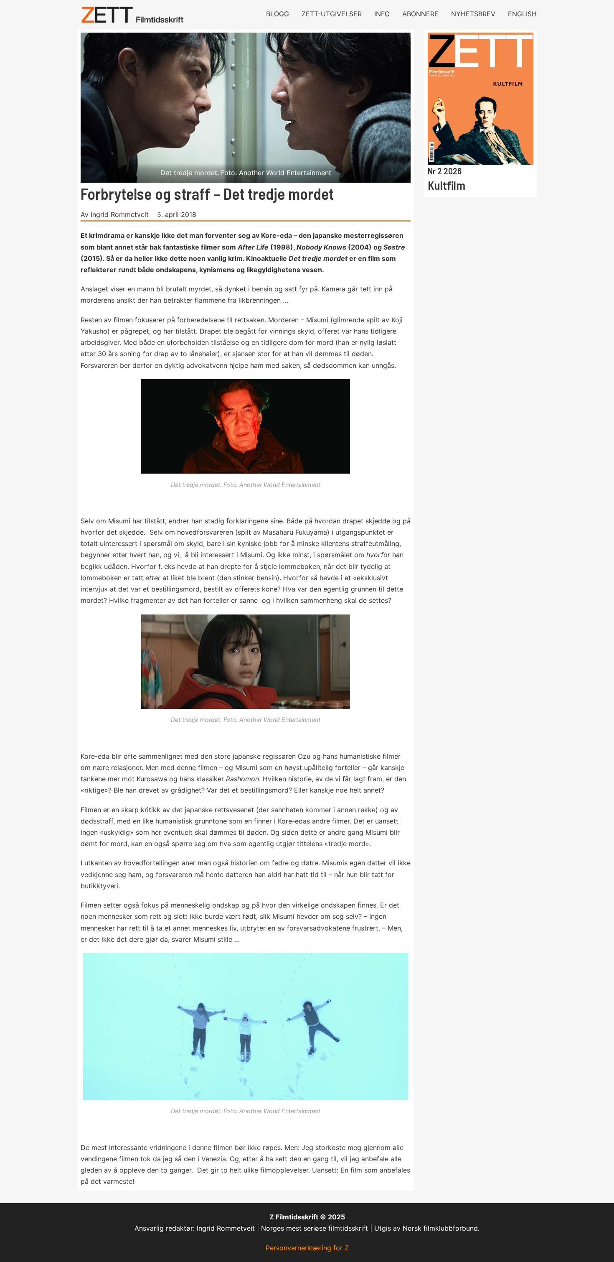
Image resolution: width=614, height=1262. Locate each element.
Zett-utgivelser (332, 14)
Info (382, 14)
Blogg (277, 14)
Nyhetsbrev (473, 14)
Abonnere (420, 14)
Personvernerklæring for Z (307, 1248)
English (522, 14)
